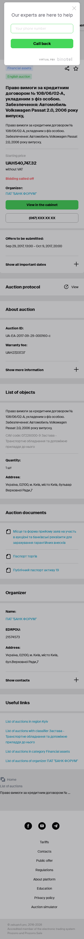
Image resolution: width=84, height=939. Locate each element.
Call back (42, 43)
